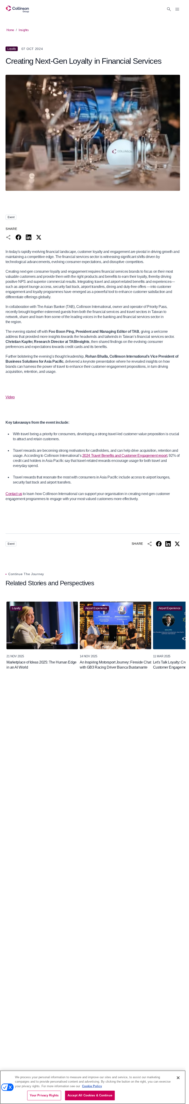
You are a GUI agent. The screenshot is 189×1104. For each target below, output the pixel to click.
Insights (24, 30)
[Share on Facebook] (18, 237)
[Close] (178, 1078)
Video (10, 397)
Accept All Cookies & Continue (90, 1095)
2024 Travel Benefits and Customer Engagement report (124, 456)
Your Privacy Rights (44, 1095)
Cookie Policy (92, 1086)
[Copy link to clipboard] (8, 237)
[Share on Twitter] (38, 237)
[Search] (169, 9)
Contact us (14, 494)
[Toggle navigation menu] (177, 9)
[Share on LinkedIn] (28, 237)
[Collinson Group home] (17, 9)
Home (10, 30)
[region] (93, 636)
